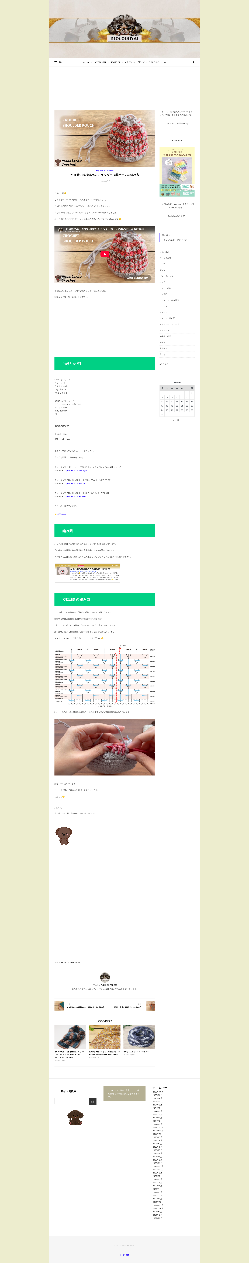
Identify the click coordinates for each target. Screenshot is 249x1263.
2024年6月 (157, 1111)
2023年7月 (157, 1143)
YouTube (154, 62)
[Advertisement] (124, 91)
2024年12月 (158, 1101)
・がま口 (163, 294)
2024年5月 (157, 1114)
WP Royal (130, 1246)
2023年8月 (157, 1140)
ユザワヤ (163, 282)
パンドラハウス (166, 276)
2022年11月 (158, 1169)
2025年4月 (157, 1098)
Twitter (115, 62)
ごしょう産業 (165, 258)
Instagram (100, 62)
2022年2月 (157, 1195)
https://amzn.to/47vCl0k (75, 483)
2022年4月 (157, 1189)
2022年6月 (157, 1182)
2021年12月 (158, 1202)
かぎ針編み (100, 170)
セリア (162, 264)
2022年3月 (157, 1192)
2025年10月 (158, 1091)
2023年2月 (157, 1159)
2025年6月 (157, 1095)
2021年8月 (157, 1215)
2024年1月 (157, 1124)
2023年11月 (158, 1130)
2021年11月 (158, 1205)
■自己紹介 (164, 364)
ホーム (86, 62)
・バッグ (163, 306)
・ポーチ (110, 170)
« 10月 (176, 420)
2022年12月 (158, 1166)
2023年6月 (157, 1146)
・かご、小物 (165, 288)
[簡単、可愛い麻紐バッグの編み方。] (150, 1006)
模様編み (163, 348)
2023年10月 (158, 1134)
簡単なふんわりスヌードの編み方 (136, 1052)
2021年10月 (158, 1208)
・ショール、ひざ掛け (169, 300)
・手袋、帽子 (165, 336)
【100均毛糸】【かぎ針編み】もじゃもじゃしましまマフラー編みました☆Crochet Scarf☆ (69, 1054)
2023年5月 (157, 1150)
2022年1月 (157, 1198)
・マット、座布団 (167, 318)
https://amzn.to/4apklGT (75, 496)
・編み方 (163, 342)
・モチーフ (164, 330)
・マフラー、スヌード (169, 324)
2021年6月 (157, 1218)
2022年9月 (157, 1172)
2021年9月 (157, 1211)
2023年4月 (157, 1153)
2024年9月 (157, 1104)
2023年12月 (158, 1127)
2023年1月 (157, 1163)
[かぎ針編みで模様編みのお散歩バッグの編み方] (59, 1006)
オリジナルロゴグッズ (134, 62)
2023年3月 (157, 1156)
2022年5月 (157, 1185)
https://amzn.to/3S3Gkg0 (75, 470)
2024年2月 (157, 1121)
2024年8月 (157, 1108)
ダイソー (163, 270)
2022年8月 (157, 1176)
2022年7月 (157, 1179)
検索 (93, 1101)
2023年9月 (157, 1137)
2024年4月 (157, 1117)
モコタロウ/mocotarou (70, 962)
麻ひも (162, 354)
